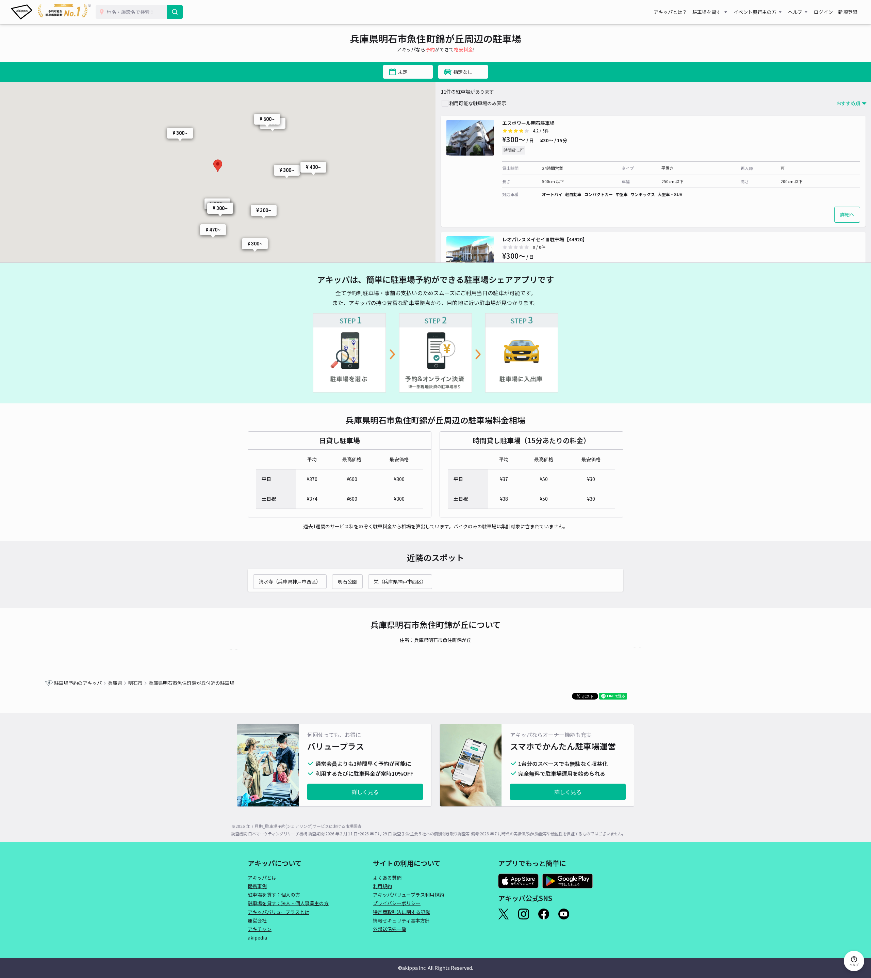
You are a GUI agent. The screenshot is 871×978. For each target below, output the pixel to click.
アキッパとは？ (670, 12)
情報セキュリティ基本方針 (401, 920)
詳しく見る (365, 792)
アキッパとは (262, 877)
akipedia (257, 937)
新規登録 (847, 12)
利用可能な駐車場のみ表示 (477, 103)
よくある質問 (387, 877)
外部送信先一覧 (389, 929)
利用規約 (382, 886)
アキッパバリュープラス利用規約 (408, 894)
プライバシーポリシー (397, 903)
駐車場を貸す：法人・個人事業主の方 (288, 903)
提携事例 (257, 886)
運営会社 (257, 920)
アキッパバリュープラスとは (278, 912)
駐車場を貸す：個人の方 (274, 894)
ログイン (823, 12)
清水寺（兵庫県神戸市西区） (290, 581)
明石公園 (347, 581)
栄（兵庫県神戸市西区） (400, 581)
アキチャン (260, 929)
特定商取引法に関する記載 (401, 912)
